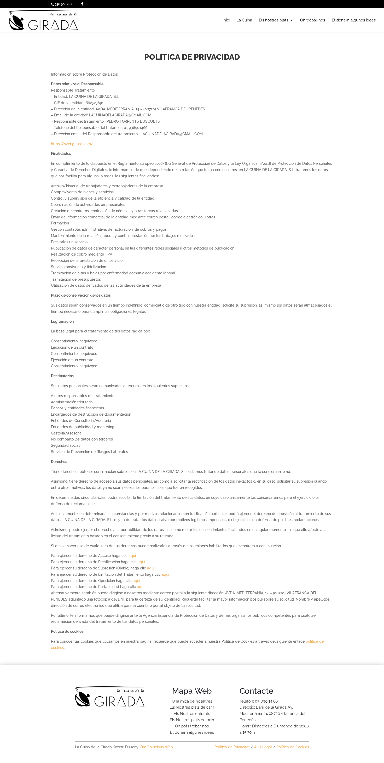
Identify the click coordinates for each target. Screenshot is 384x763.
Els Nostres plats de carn (192, 707)
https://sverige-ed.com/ (72, 144)
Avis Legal (263, 747)
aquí (132, 555)
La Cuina (244, 20)
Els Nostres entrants (192, 713)
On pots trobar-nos (192, 726)
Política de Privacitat (232, 747)
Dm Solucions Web (156, 747)
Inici (226, 20)
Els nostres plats (273, 20)
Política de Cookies (292, 747)
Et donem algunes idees (354, 20)
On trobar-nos (312, 20)
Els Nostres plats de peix (192, 719)
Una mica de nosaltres (192, 701)
